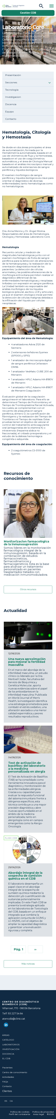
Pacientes (7, 1067)
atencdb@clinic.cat (13, 1018)
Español (5, 1101)
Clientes (7, 1091)
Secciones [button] (11, 82)
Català (11, 1101)
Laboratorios (11, 1044)
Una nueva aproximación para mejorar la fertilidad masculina (27, 661)
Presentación (13, 75)
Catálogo (8, 1040)
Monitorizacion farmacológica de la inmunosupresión (26, 543)
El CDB (6, 1058)
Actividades (8, 1077)
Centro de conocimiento (14, 1072)
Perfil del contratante (19, 1114)
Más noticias (28, 963)
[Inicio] (8, 6)
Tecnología (11, 90)
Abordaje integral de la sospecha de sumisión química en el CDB (25, 875)
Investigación (10, 1049)
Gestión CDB (28, 12)
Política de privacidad (43, 1112)
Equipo (9, 111)
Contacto (10, 119)
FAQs (5, 1081)
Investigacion (13, 97)
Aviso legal (38, 1114)
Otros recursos (28, 589)
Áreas (5, 1035)
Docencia (10, 104)
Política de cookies (19, 1112)
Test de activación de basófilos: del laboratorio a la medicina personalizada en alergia (26, 767)
